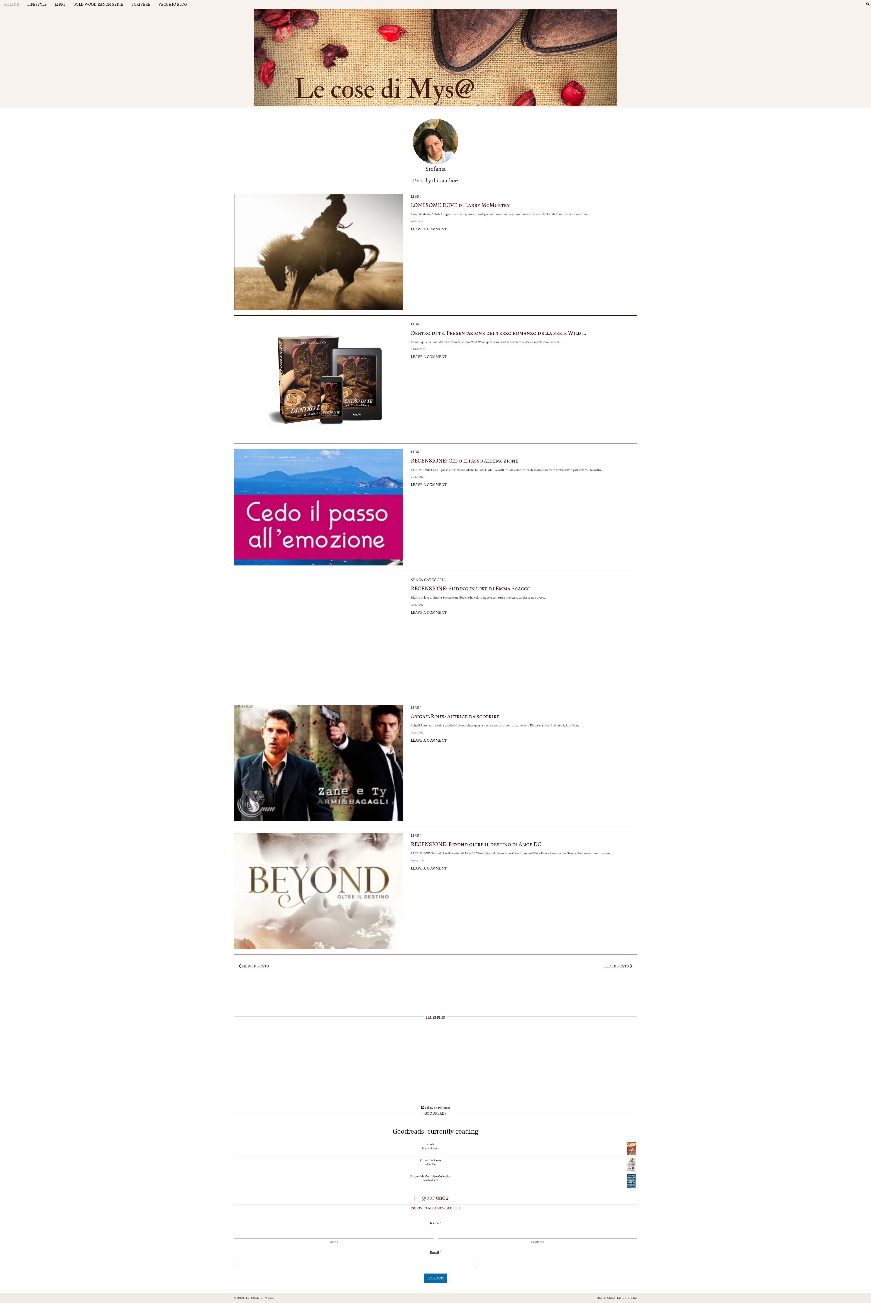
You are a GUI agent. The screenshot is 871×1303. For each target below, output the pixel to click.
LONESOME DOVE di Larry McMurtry (460, 205)
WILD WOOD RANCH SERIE (98, 4)
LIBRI (60, 4)
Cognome (537, 1242)
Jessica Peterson (432, 1148)
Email (435, 1252)
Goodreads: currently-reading (436, 1131)
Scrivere (141, 4)
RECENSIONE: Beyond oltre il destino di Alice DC (476, 844)
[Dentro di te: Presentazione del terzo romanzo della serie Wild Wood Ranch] (318, 379)
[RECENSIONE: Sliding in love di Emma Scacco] (318, 635)
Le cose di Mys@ (260, 1297)
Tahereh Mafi (432, 1180)
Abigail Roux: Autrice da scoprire (455, 716)
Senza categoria (428, 579)
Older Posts (617, 966)
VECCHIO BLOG (173, 4)
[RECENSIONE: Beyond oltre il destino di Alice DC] (318, 891)
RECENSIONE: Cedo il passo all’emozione (464, 461)
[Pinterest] (274, 1063)
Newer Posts (255, 966)
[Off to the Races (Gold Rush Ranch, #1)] (631, 1164)
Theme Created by (616, 1297)
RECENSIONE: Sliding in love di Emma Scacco (471, 588)
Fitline (11, 4)
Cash (430, 1144)
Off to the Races (430, 1160)
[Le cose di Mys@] (435, 56)
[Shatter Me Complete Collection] (631, 1181)
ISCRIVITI (435, 1278)
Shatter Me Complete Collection (430, 1176)
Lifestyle (37, 4)
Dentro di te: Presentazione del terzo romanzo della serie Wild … (498, 333)
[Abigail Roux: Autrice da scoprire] (318, 763)
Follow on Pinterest (437, 1108)
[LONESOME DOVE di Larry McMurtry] (318, 252)
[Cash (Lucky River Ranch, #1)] (631, 1148)
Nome (334, 1242)
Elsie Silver (432, 1164)
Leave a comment (429, 229)
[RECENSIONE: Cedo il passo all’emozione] (318, 507)
